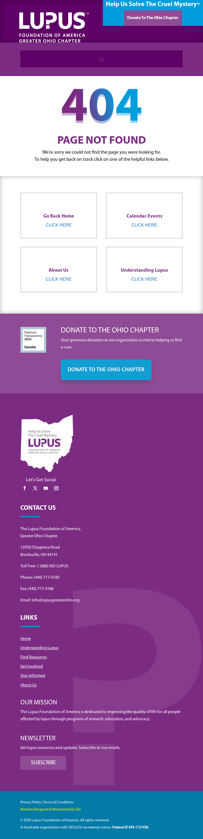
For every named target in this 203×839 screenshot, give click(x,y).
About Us (28, 685)
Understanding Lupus (39, 648)
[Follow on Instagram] (56, 488)
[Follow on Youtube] (45, 488)
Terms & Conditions (58, 802)
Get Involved (31, 666)
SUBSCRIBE (43, 763)
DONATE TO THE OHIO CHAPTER (106, 370)
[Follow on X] (35, 488)
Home (25, 639)
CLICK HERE (59, 225)
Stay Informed (32, 676)
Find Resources (33, 657)
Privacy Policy (30, 802)
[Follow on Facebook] (24, 488)
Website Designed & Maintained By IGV (50, 810)
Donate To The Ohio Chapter (152, 18)
